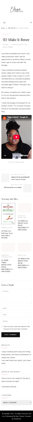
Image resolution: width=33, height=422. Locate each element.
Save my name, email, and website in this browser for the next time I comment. (17, 327)
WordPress (17, 419)
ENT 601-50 (6, 34)
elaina (6, 44)
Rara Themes (20, 416)
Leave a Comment (8, 47)
